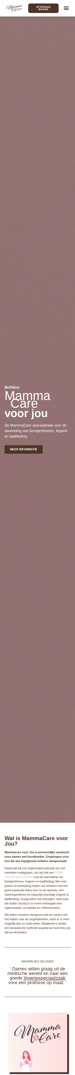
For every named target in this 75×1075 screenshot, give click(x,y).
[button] (66, 8)
